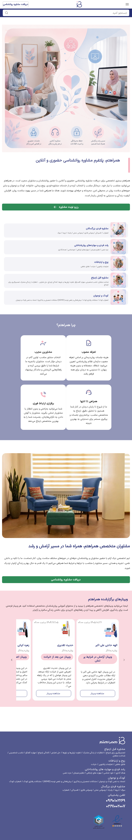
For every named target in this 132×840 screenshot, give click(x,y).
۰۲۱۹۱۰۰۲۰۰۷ (115, 806)
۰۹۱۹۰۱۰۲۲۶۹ (115, 800)
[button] (67, 13)
